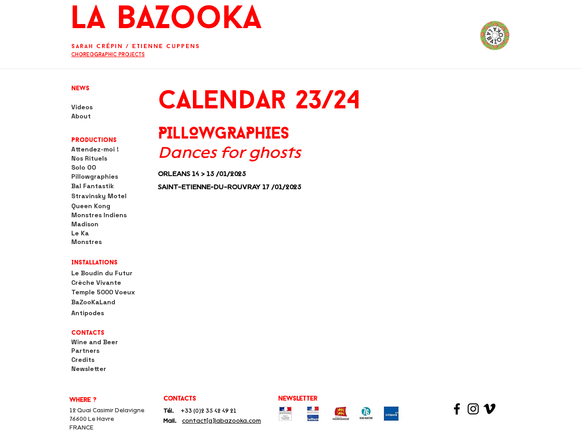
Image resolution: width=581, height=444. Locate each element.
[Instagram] (473, 408)
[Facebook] (456, 408)
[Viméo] (489, 408)
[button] (96, 141)
